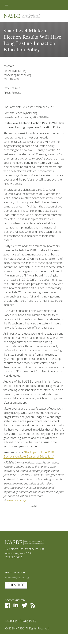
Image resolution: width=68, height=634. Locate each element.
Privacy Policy (28, 621)
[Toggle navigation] (6, 5)
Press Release (12, 93)
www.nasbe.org (16, 500)
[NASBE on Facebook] (7, 606)
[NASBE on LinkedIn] (15, 606)
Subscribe (16, 585)
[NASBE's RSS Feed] (33, 606)
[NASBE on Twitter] (24, 606)
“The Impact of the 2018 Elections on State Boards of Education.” (28, 454)
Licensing (11, 621)
